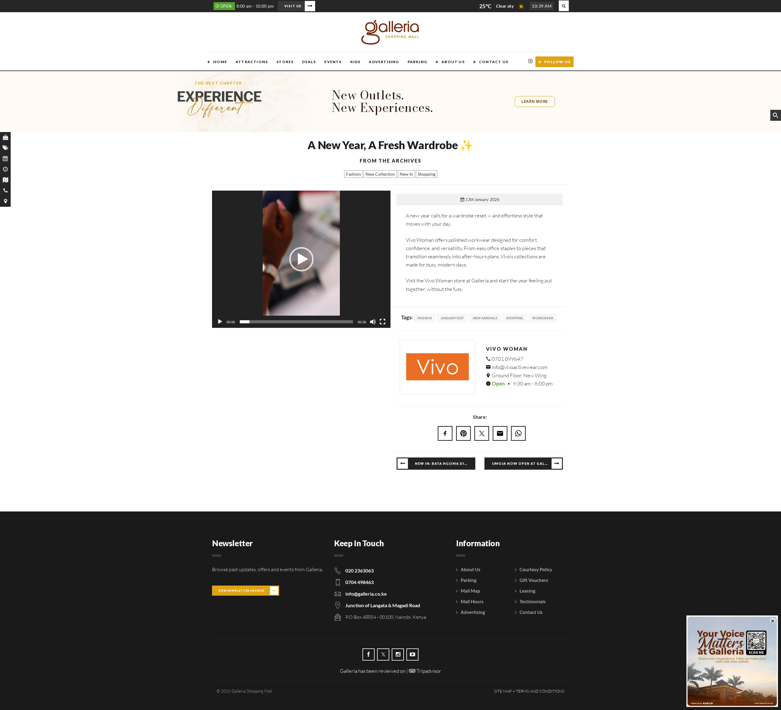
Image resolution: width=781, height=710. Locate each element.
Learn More (534, 101)
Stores (284, 61)
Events (332, 61)
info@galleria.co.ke (366, 594)
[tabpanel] (480, 367)
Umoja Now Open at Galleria (524, 463)
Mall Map (470, 590)
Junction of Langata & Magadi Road (382, 605)
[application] (301, 259)
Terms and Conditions (540, 691)
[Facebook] (368, 654)
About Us (453, 61)
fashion (424, 318)
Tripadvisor (428, 671)
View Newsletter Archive (241, 590)
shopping (514, 318)
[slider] (296, 321)
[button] (301, 259)
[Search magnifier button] (775, 115)
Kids (355, 61)
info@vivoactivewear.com (519, 367)
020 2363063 (359, 570)
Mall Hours (472, 601)
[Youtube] (412, 654)
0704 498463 (359, 582)
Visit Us (292, 6)
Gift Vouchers (534, 580)
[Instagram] (398, 654)
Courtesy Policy (536, 569)
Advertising (384, 61)
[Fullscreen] (383, 322)
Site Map (503, 691)
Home (220, 61)
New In (406, 174)
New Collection (380, 174)
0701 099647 (507, 359)
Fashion (353, 174)
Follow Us (557, 61)
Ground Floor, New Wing (519, 375)
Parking (417, 61)
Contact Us (493, 61)
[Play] (220, 322)
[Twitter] (383, 654)
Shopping (426, 174)
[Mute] (373, 322)
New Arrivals (485, 318)
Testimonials (533, 601)
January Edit (452, 318)
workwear (542, 318)
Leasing (527, 590)
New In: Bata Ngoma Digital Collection (445, 463)
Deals (309, 61)
